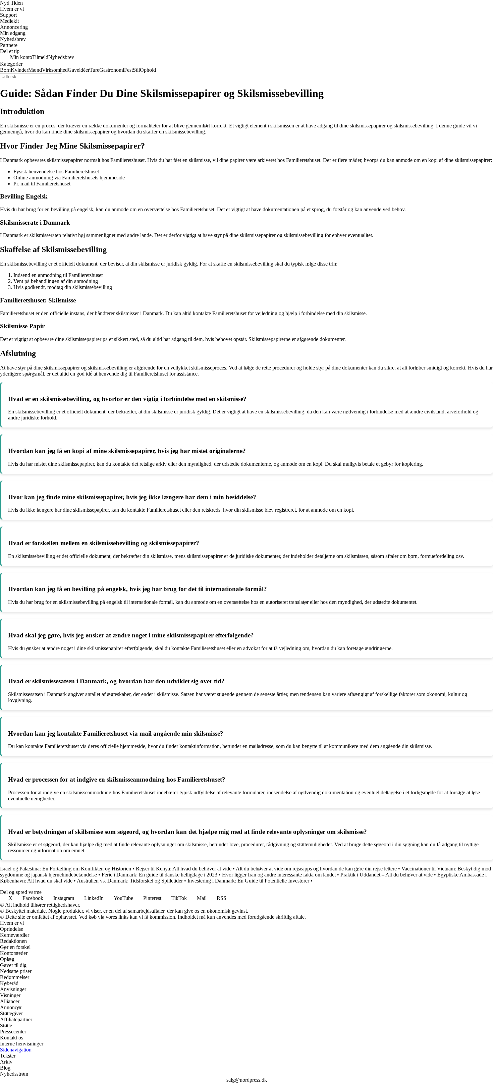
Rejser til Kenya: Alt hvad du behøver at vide (183, 868)
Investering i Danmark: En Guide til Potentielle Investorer (248, 880)
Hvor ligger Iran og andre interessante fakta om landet (279, 874)
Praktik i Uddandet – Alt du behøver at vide (386, 874)
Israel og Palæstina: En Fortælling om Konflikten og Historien (65, 868)
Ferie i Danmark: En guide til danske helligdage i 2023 (159, 874)
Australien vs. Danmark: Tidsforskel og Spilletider (130, 880)
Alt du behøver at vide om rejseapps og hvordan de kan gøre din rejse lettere (316, 868)
